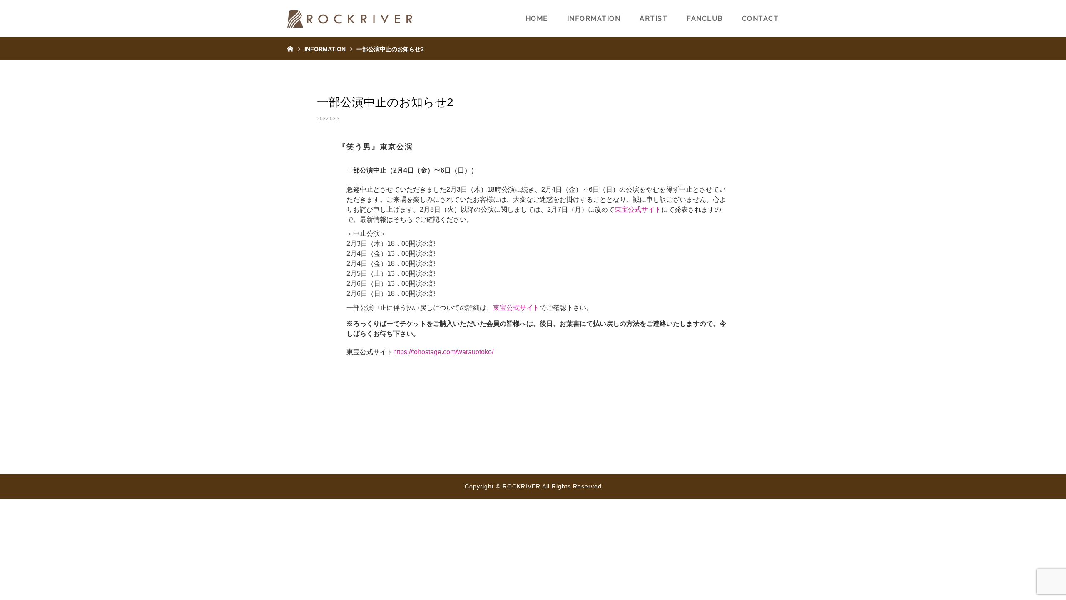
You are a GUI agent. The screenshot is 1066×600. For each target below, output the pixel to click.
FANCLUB (705, 18)
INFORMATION (594, 18)
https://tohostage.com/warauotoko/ (443, 351)
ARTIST (653, 18)
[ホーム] (290, 48)
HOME (537, 18)
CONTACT (760, 18)
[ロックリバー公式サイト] (349, 19)
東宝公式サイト (638, 209)
